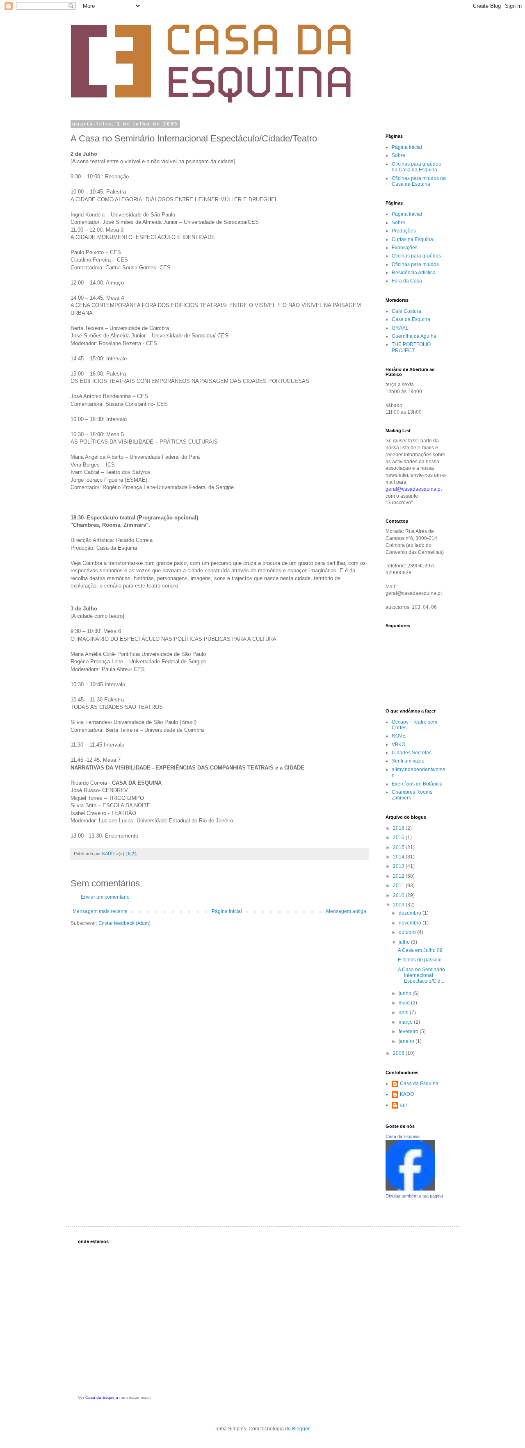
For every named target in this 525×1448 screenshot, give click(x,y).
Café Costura (406, 311)
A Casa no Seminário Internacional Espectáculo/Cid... (421, 975)
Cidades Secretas (411, 753)
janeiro (407, 1041)
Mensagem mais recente (100, 911)
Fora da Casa (407, 281)
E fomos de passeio (420, 960)
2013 (399, 866)
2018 (399, 828)
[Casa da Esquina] (410, 1189)
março (406, 1022)
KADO (407, 1094)
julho (405, 942)
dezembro (410, 913)
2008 (399, 1053)
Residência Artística (414, 272)
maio (405, 1003)
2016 (399, 837)
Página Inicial (407, 214)
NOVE (399, 736)
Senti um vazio (408, 761)
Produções (404, 231)
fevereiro (409, 1031)
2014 (399, 857)
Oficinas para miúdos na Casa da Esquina (419, 181)
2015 (399, 847)
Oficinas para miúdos (415, 264)
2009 (399, 905)
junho (406, 993)
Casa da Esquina (411, 319)
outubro (408, 932)
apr (403, 1105)
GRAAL (400, 328)
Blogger (300, 1429)
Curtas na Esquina (412, 239)
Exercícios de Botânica (417, 784)
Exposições (405, 247)
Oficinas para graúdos (416, 256)
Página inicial (227, 911)
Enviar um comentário (105, 897)
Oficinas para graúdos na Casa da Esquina (416, 167)
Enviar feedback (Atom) (124, 923)
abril (404, 1012)
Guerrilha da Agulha (414, 336)
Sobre (398, 155)
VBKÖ (398, 744)
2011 (399, 885)
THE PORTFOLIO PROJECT (411, 347)
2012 (399, 876)
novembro (410, 923)
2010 (399, 895)
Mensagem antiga (346, 911)
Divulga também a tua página (414, 1195)
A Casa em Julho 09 (420, 950)
